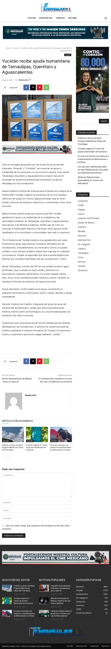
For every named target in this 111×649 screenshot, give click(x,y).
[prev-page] (4, 457)
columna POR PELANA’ (88, 218)
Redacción (23, 80)
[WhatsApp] (46, 87)
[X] (33, 87)
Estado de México (86, 222)
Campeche (83, 201)
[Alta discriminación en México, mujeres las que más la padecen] (44, 600)
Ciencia (81, 214)
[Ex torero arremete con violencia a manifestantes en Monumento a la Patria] (61, 434)
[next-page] (8, 457)
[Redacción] (30, 80)
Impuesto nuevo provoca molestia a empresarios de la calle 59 (60, 588)
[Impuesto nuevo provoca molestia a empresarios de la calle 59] (44, 588)
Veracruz (82, 261)
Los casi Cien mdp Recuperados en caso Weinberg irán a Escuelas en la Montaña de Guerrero (93, 170)
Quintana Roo (84, 240)
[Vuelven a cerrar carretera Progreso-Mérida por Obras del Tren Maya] (13, 434)
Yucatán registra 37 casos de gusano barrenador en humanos (36, 447)
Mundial (81, 231)
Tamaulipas (83, 253)
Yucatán (15, 48)
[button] (105, 18)
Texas (80, 257)
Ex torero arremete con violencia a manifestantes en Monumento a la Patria (60, 447)
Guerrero (82, 227)
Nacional (82, 235)
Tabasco (82, 248)
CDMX (81, 205)
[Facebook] (26, 87)
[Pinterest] (39, 87)
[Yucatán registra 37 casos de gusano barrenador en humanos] (37, 434)
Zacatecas (82, 270)
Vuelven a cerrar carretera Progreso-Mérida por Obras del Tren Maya (12, 447)
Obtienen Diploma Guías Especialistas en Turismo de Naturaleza (90, 180)
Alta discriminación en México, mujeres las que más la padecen (60, 600)
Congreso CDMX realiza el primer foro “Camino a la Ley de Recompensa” (61, 613)
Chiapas (81, 209)
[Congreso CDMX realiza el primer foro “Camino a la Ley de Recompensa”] (44, 613)
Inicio (8, 48)
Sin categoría (84, 244)
